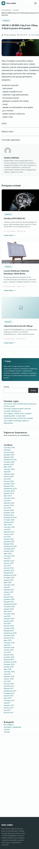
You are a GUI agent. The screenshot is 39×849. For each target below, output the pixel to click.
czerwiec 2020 (9, 614)
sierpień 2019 (9, 638)
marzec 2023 (9, 534)
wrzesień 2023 (9, 520)
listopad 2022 (9, 544)
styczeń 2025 (9, 481)
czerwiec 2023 (9, 527)
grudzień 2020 (9, 599)
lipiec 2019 (8, 640)
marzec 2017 (9, 708)
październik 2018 (10, 662)
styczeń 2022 (9, 568)
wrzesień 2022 (9, 549)
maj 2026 (7, 450)
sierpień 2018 (9, 667)
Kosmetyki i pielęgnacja (12, 727)
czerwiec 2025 (9, 469)
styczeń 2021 (9, 597)
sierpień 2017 (9, 696)
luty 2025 (7, 479)
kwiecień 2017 (9, 705)
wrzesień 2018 (9, 664)
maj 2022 (7, 558)
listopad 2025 (9, 457)
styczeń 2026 (9, 452)
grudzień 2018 (9, 657)
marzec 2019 (9, 650)
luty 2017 (7, 710)
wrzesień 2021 (9, 578)
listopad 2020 (9, 602)
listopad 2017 (9, 688)
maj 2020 (7, 616)
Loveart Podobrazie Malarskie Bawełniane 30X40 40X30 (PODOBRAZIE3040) (16, 273)
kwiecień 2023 (9, 532)
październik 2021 (10, 575)
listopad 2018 (9, 660)
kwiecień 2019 (9, 648)
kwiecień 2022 (9, 561)
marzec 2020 (9, 621)
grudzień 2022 (9, 542)
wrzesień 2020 (9, 607)
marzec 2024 (9, 505)
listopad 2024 (9, 486)
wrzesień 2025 (9, 462)
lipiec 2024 (8, 496)
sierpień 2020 (9, 609)
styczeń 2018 (9, 684)
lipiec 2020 (8, 611)
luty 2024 (7, 508)
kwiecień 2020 (9, 619)
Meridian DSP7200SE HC (15, 218)
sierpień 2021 (9, 580)
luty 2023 (7, 537)
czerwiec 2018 (9, 672)
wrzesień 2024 (9, 491)
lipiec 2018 (8, 669)
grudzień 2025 (9, 455)
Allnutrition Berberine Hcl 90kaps (18, 325)
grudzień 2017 (9, 686)
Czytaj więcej (8, 235)
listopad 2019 (9, 631)
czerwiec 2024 (9, 498)
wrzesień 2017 (9, 693)
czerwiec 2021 (9, 585)
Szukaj (6, 387)
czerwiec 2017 (9, 701)
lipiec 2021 (8, 582)
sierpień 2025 (9, 464)
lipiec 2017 (8, 698)
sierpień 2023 (9, 522)
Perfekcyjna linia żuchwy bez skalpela (18, 418)
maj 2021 (7, 587)
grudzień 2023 (9, 513)
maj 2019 (7, 645)
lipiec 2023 (8, 525)
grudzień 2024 (9, 484)
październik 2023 (10, 517)
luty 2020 (7, 623)
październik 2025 (10, 460)
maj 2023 (7, 529)
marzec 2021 (8, 592)
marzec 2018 (9, 679)
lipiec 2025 (8, 467)
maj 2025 (7, 472)
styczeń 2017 (9, 713)
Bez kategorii (9, 725)
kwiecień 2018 (9, 676)
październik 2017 (10, 691)
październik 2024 (10, 488)
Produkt (6, 20)
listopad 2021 (9, 573)
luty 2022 (7, 566)
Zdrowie (7, 732)
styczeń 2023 (9, 539)
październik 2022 (10, 546)
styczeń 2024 (9, 510)
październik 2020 (10, 604)
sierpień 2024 (9, 493)
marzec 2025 (9, 476)
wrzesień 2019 (9, 635)
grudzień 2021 (9, 570)
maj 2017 (7, 703)
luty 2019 (7, 652)
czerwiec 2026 (9, 448)
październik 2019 (10, 633)
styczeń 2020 (9, 626)
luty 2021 (7, 595)
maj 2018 (7, 674)
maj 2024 (7, 501)
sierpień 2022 (9, 551)
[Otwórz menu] (35, 3)
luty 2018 (7, 681)
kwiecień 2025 (9, 474)
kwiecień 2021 (9, 590)
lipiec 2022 (8, 554)
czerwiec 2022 (9, 556)
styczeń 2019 (9, 655)
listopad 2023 (9, 515)
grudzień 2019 (9, 628)
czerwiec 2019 (9, 643)
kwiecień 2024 (9, 503)
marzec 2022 (9, 563)
